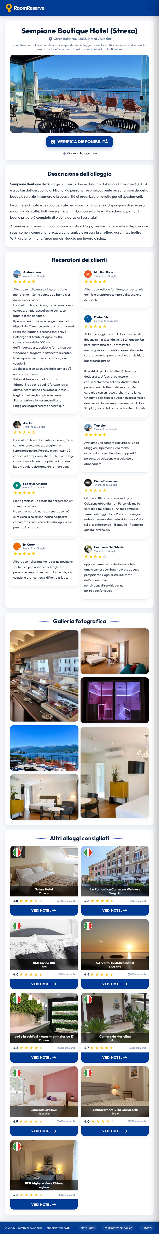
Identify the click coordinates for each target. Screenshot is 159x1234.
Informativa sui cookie (118, 1228)
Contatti (146, 1228)
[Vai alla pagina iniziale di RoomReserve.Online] (25, 8)
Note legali (88, 1228)
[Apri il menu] (149, 8)
